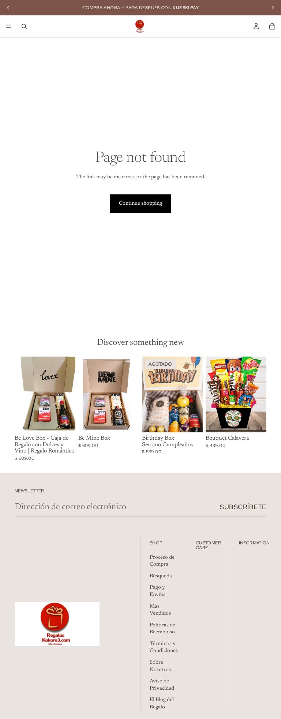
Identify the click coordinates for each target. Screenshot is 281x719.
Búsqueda (161, 576)
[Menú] (8, 26)
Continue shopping (140, 203)
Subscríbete (243, 507)
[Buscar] (24, 26)
